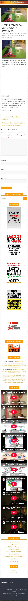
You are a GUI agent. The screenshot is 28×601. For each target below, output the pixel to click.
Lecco (7, 35)
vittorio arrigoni (8, 37)
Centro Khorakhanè (14, 549)
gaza (24, 33)
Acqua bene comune (14, 542)
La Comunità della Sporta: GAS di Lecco (14, 556)
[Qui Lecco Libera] (14, 2)
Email (3, 169)
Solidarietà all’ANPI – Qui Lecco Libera (13, 375)
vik (21, 35)
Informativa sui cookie (7, 582)
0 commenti (14, 33)
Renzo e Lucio (14, 561)
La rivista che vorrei (14, 559)
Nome (3, 160)
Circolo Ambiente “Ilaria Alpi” (13, 551)
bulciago (21, 33)
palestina (11, 35)
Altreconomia (13, 544)
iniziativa (3, 35)
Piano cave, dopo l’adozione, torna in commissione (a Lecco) (13, 124)
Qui (3, 96)
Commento (5, 138)
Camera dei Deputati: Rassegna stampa (14, 547)
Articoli (14, 570)
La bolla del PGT (19, 361)
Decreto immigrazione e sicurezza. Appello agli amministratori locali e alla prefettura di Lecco (14, 365)
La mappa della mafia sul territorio (11, 118)
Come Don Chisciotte (14, 554)
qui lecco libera (17, 35)
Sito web (3, 178)
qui (16, 60)
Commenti (14, 573)
